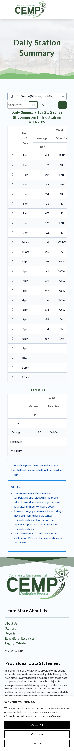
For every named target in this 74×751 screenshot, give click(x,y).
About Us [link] (11, 623)
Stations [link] (10, 628)
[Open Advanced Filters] (43, 105)
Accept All (37, 724)
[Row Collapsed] (12, 155)
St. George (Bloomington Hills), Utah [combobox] (38, 96)
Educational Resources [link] (19, 638)
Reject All (37, 743)
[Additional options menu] (62, 105)
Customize (37, 734)
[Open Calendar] (33, 105)
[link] (30, 9)
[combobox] (18, 105)
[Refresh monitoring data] (53, 105)
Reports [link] (10, 633)
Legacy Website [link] (15, 643)
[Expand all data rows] (12, 138)
